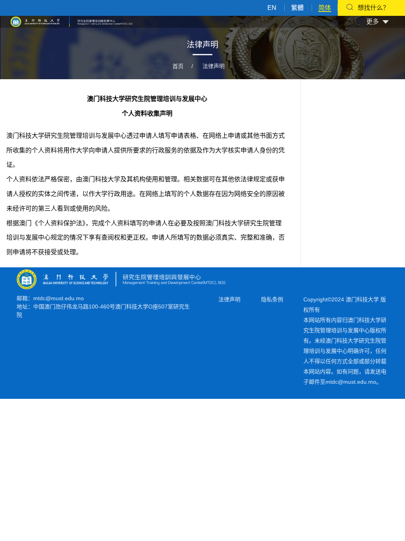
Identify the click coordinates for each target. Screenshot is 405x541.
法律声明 (213, 66)
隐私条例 (272, 299)
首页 (178, 66)
